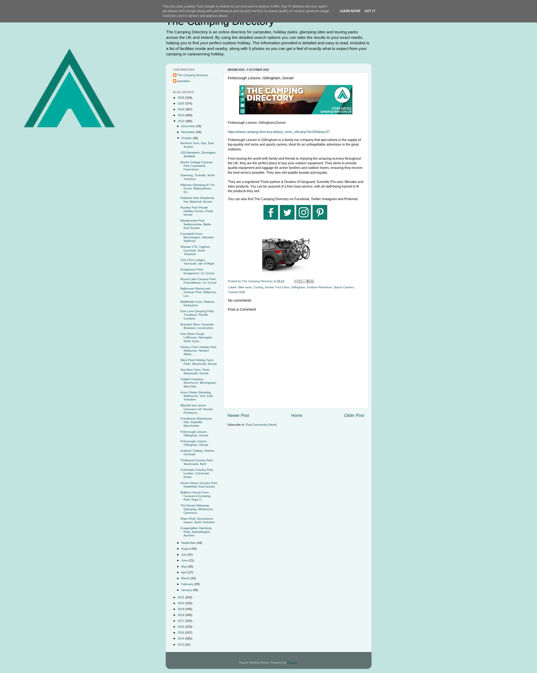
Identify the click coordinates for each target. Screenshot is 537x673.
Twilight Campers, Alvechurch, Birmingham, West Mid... (198, 382)
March (185, 578)
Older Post (354, 415)
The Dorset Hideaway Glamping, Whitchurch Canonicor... (196, 509)
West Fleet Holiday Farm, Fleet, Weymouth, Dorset (198, 361)
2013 (181, 644)
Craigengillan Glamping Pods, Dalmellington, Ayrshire (195, 531)
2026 (181, 97)
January (187, 590)
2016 (181, 626)
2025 (181, 103)
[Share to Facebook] (308, 281)
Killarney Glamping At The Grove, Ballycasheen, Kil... (197, 188)
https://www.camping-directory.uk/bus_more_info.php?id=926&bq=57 (279, 132)
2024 (181, 109)
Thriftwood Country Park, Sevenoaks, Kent (197, 462)
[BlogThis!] (300, 281)
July (184, 554)
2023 (181, 115)
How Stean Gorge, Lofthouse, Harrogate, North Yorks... (196, 337)
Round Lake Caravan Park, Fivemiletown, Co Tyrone (198, 280)
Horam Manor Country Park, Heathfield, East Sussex (199, 484)
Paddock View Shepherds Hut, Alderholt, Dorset (197, 199)
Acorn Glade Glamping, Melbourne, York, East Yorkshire (196, 396)
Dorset (269, 287)
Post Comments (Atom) (261, 424)
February (187, 584)
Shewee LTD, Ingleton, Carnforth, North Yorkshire (195, 250)
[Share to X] (304, 281)
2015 (181, 632)
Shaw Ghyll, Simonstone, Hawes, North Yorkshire (197, 520)
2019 (181, 609)
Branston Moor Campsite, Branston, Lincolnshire (197, 326)
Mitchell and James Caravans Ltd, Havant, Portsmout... (196, 409)
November (188, 132)
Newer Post (238, 415)
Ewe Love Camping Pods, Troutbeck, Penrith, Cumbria (197, 314)
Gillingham (298, 287)
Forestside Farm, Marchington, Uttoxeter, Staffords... (197, 237)
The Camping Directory (192, 75)
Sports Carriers (344, 287)
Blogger (292, 662)
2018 (181, 615)
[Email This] (296, 281)
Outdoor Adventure (319, 287)
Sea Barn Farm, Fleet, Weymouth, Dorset (195, 371)
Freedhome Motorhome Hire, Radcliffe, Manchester (196, 422)
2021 (181, 597)
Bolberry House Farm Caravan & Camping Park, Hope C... (195, 496)
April (184, 572)
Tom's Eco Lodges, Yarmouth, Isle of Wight (197, 261)
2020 (181, 603)
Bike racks (245, 287)
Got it (370, 11)
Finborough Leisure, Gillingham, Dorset (194, 433)
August (186, 548)
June (185, 560)
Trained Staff (236, 292)
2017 (181, 620)
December (188, 126)
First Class (282, 287)
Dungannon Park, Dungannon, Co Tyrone (197, 271)
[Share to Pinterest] (312, 281)
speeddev (183, 81)
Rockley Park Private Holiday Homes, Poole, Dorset (197, 211)
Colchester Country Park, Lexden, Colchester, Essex (197, 473)
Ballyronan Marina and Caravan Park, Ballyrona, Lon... (198, 292)
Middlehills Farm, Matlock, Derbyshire (197, 303)
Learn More (350, 11)
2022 (181, 121)
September (189, 542)
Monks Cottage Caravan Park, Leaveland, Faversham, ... (196, 165)
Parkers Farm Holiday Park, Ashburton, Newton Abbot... (198, 350)
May (184, 566)
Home (296, 415)
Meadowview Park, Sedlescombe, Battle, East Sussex (196, 224)
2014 (181, 638)
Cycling (258, 287)
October (187, 138)
